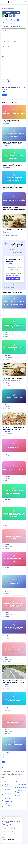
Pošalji (4, 95)
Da (4, 91)
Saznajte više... (8, 825)
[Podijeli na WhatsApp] (3, 15)
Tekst (3, 56)
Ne (8, 91)
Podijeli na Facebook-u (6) (12, 12)
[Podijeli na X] (6, 15)
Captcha (4, 78)
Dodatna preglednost (10, 23)
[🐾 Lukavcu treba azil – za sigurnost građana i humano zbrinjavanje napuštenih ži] (14, 225)
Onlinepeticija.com (6, 2)
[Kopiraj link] (14, 15)
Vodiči (4, 782)
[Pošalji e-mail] (10, 15)
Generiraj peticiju (14, 278)
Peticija (6, 20)
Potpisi (15, 20)
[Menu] (25, 2)
